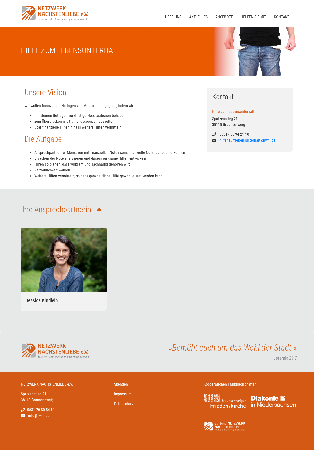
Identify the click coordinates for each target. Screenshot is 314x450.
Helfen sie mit (253, 17)
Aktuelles (198, 17)
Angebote (224, 17)
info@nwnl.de (39, 415)
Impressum (122, 394)
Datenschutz (124, 403)
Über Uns (173, 17)
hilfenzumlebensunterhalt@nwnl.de (247, 140)
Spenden (121, 384)
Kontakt (281, 17)
